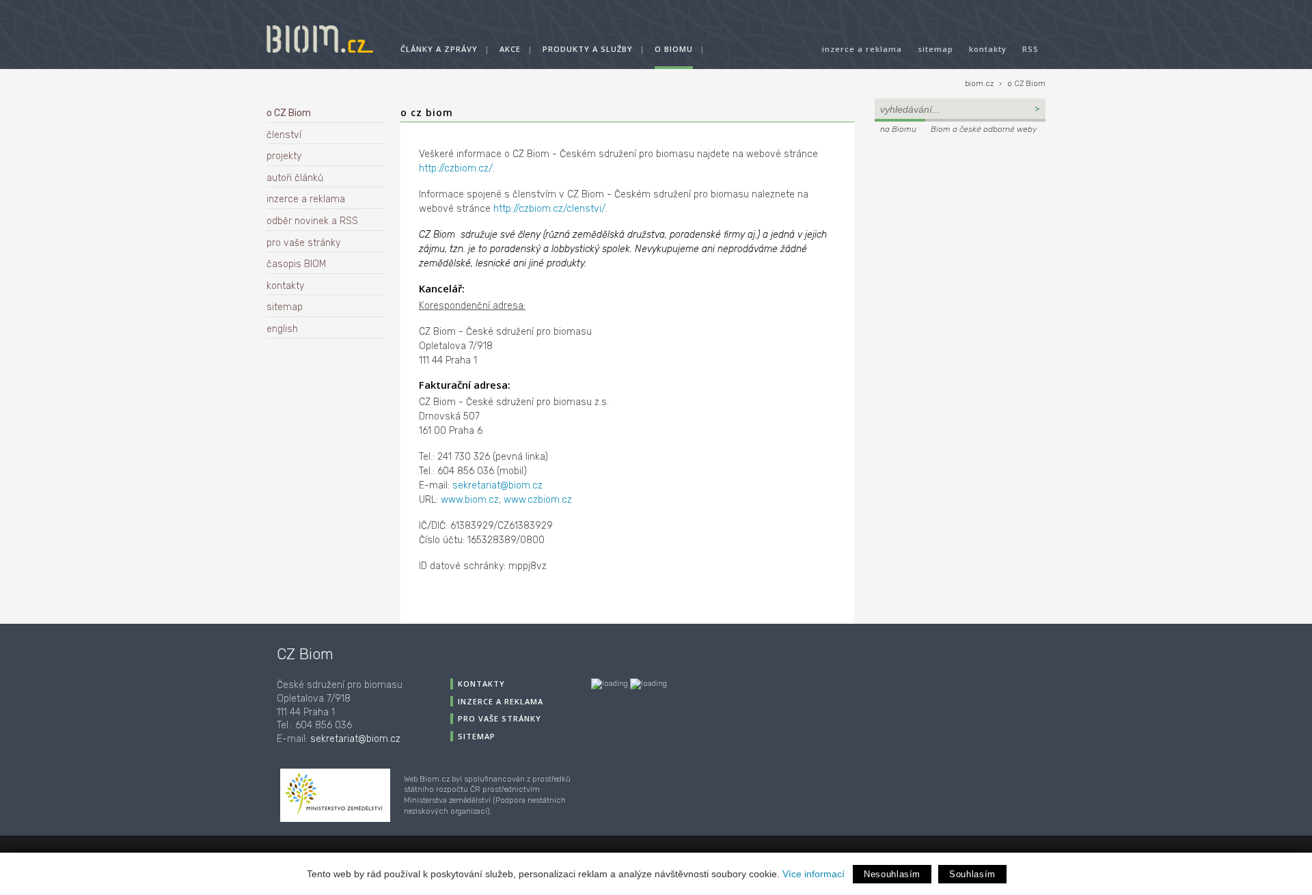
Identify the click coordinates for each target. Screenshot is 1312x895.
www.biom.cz (470, 500)
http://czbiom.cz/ (456, 168)
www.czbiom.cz (538, 500)
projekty (283, 156)
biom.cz (979, 83)
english (282, 329)
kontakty (988, 49)
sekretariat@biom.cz (497, 485)
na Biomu (898, 129)
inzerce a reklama (862, 49)
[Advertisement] (960, 229)
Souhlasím (972, 874)
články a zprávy (439, 49)
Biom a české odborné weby (984, 129)
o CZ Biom (1026, 83)
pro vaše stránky (303, 243)
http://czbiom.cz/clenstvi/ (549, 209)
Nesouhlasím (892, 874)
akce (510, 49)
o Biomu (674, 49)
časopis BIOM (296, 264)
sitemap (935, 49)
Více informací (813, 873)
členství (283, 135)
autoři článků (294, 178)
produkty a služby (588, 49)
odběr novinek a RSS (312, 221)
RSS (1030, 49)
